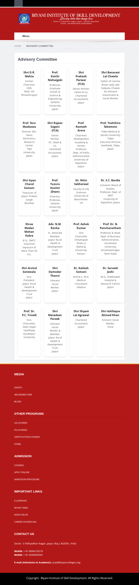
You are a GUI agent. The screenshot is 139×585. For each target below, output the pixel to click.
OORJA (17, 443)
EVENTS (18, 387)
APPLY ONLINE (21, 472)
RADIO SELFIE (21, 514)
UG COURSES (20, 422)
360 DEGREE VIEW (23, 394)
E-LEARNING (20, 500)
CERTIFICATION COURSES (27, 436)
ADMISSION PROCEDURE (26, 479)
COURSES (19, 465)
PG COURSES (20, 429)
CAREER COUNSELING (25, 521)
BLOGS (17, 401)
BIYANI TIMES (21, 507)
